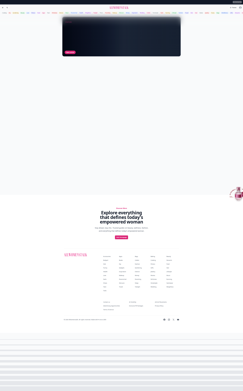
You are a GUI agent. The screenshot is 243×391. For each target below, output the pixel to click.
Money (128, 13)
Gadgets (121, 268)
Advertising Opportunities (111, 306)
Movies (61, 13)
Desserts (237, 13)
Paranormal (74, 13)
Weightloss (88, 13)
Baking (153, 256)
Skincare (121, 13)
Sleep (136, 283)
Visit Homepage (121, 237)
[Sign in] (240, 7)
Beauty (22, 13)
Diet (192, 13)
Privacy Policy (159, 306)
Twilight (95, 13)
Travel (186, 13)
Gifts (231, 13)
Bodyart (105, 260)
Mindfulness (225, 13)
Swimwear (169, 283)
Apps (43, 13)
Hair (196, 13)
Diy (10, 13)
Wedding (142, 13)
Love (28, 13)
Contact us (106, 302)
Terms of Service (108, 310)
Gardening (15, 13)
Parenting (107, 13)
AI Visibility (132, 302)
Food (38, 13)
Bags (218, 13)
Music (67, 13)
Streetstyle (155, 13)
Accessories (107, 256)
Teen (48, 13)
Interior (137, 272)
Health (81, 13)
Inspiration (135, 13)
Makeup (115, 13)
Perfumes (54, 13)
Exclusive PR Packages (136, 306)
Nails (162, 13)
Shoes (101, 13)
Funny (212, 13)
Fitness (33, 13)
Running (168, 13)
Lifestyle (174, 13)
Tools (105, 291)
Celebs (148, 13)
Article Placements (161, 302)
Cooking (4, 13)
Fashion (181, 13)
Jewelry (207, 13)
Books (201, 13)
